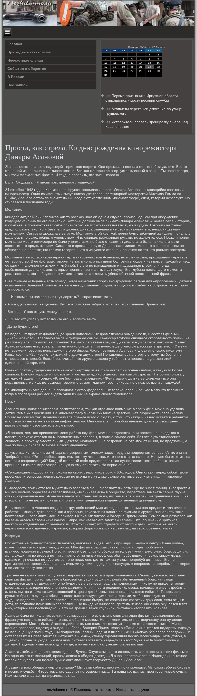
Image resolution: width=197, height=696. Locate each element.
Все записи (17, 85)
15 (149, 62)
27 (132, 71)
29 (149, 71)
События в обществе (26, 68)
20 (132, 66)
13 (132, 62)
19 (123, 66)
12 (123, 62)
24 (105, 71)
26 (123, 71)
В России (15, 77)
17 (105, 66)
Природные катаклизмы (29, 52)
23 (158, 66)
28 (140, 71)
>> (109, 96)
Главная (14, 44)
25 (114, 71)
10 (105, 62)
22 (149, 66)
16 (158, 62)
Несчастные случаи (25, 60)
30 (158, 71)
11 (114, 62)
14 (140, 62)
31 (105, 75)
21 (140, 66)
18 (114, 66)
